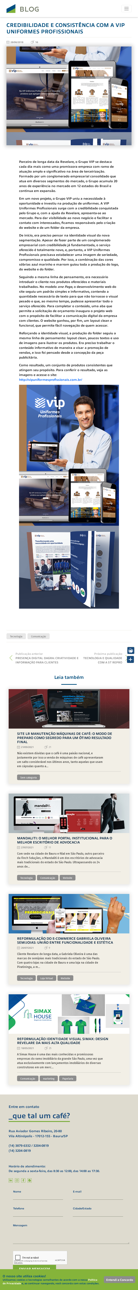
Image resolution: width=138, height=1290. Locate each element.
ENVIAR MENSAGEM (34, 1268)
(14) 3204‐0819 (20, 1150)
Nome (17, 1191)
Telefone (18, 1208)
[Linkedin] (11, 1180)
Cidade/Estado (82, 1208)
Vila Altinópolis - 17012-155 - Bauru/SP (38, 1136)
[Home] (22, 8)
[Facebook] (23, 1180)
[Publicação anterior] (10, 658)
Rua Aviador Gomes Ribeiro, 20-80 (35, 1131)
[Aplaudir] (130, 650)
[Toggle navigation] (126, 8)
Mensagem (20, 1225)
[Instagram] (17, 1180)
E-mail (77, 1191)
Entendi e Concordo (119, 1279)
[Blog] (29, 1180)
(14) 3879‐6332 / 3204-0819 (29, 1145)
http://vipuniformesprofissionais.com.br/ (50, 379)
